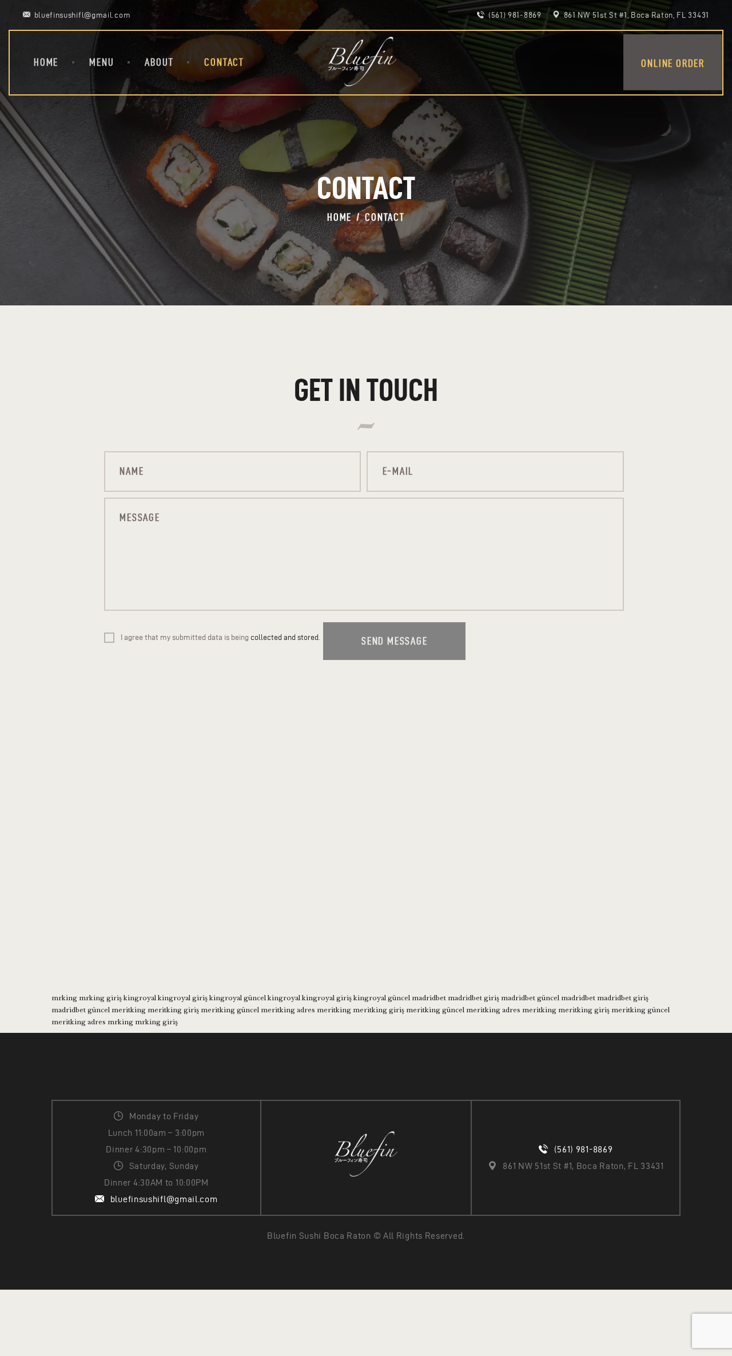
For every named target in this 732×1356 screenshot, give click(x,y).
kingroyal (140, 998)
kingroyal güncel (237, 998)
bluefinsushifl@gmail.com (164, 1199)
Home (339, 217)
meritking (129, 1010)
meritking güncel (230, 1010)
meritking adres (288, 1010)
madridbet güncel (530, 998)
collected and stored (284, 637)
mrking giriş (100, 998)
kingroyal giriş (183, 998)
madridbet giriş (473, 998)
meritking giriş (173, 1010)
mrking (64, 998)
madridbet (429, 998)
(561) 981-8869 (583, 1149)
